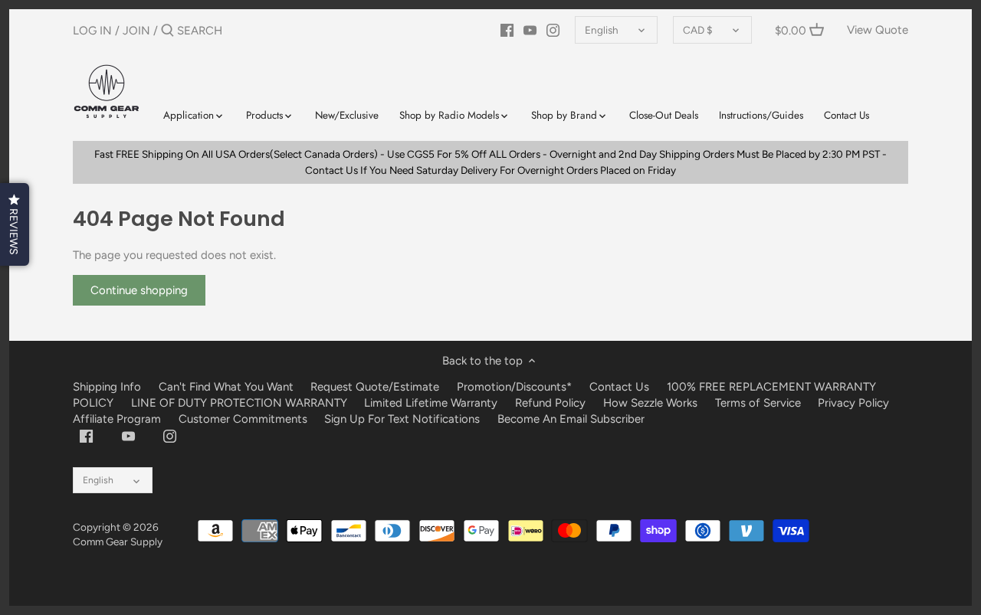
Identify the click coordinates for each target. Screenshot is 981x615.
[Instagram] (552, 29)
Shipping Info (107, 387)
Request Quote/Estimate (376, 387)
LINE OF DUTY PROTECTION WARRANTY (239, 403)
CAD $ (698, 30)
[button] (14, 224)
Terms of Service (759, 403)
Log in (92, 31)
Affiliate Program (117, 419)
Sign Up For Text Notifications (402, 419)
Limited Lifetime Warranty (430, 403)
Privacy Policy (853, 403)
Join (136, 31)
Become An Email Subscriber (571, 419)
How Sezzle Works (650, 403)
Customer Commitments (243, 419)
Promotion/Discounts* (514, 387)
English (601, 30)
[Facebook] (506, 29)
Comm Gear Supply (117, 541)
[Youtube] (529, 29)
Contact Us (619, 387)
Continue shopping (139, 290)
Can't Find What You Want (226, 387)
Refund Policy (550, 403)
